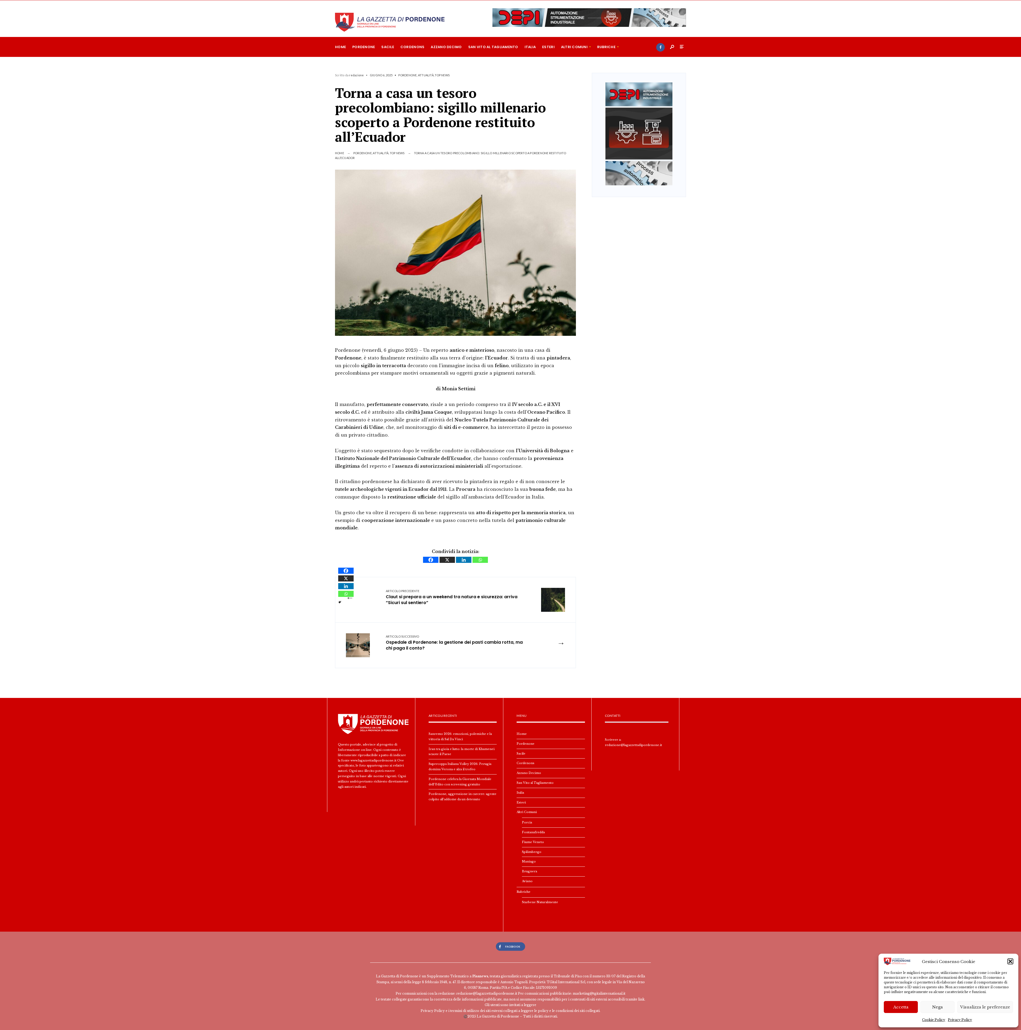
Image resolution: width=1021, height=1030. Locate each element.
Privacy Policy (960, 1020)
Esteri (548, 46)
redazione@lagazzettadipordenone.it (633, 745)
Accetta (901, 1007)
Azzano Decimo (446, 46)
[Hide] (340, 602)
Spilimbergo (531, 852)
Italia (530, 46)
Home (340, 46)
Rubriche (606, 46)
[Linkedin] (463, 560)
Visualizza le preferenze (985, 1007)
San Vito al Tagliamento (493, 46)
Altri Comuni (574, 46)
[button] (1010, 961)
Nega (937, 1007)
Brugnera (529, 871)
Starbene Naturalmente (540, 902)
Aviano (527, 881)
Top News (442, 75)
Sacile (387, 46)
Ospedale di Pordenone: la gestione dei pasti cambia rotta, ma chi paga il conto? (454, 643)
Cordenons (412, 46)
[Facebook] (660, 47)
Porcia (527, 822)
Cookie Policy (933, 1020)
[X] (447, 560)
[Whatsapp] (480, 560)
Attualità (426, 75)
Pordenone (363, 46)
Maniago (529, 861)
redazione (356, 75)
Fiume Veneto (533, 842)
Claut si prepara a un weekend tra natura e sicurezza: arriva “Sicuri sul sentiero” (451, 597)
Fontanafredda (533, 832)
